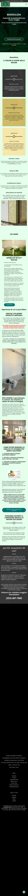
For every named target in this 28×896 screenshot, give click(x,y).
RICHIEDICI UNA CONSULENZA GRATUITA (14, 510)
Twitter (14, 799)
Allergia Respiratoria (14, 786)
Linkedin (14, 800)
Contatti (14, 777)
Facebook (14, 795)
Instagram (14, 797)
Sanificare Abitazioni (14, 785)
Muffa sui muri (14, 781)
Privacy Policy (14, 783)
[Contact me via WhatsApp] (24, 892)
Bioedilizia (14, 776)
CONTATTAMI (9, 304)
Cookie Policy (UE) (14, 779)
